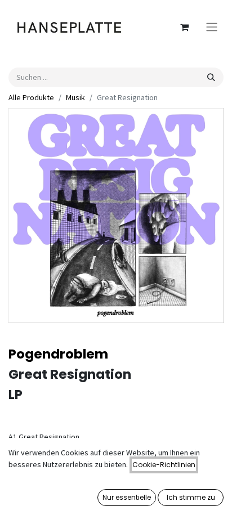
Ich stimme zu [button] (191, 497)
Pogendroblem (58, 354)
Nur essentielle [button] (126, 497)
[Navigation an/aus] (212, 27)
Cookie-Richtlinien (163, 464)
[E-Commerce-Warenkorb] (184, 27)
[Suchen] (211, 77)
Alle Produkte (31, 97)
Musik (75, 97)
